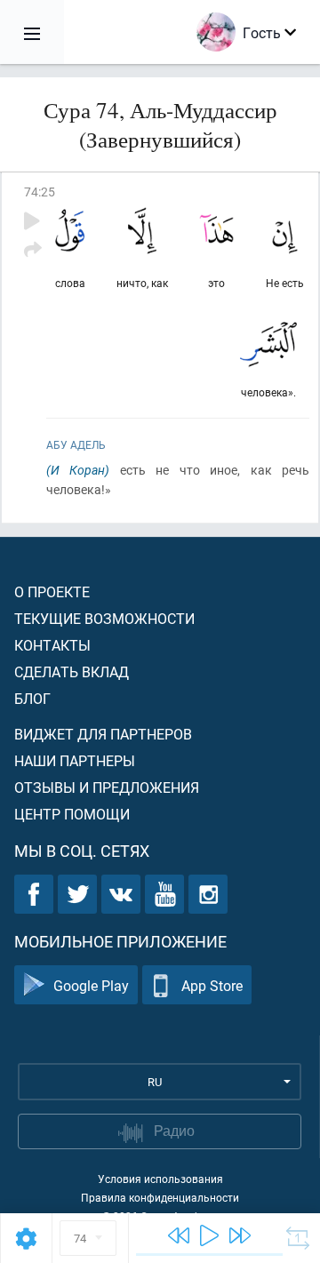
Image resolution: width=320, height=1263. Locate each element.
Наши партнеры (74, 760)
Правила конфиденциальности (160, 1197)
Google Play (91, 985)
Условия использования (160, 1178)
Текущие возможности (104, 618)
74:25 (39, 191)
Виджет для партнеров (103, 733)
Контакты (52, 644)
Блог (32, 698)
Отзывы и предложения (106, 787)
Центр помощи (72, 813)
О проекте (52, 591)
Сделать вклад (71, 671)
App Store (212, 985)
